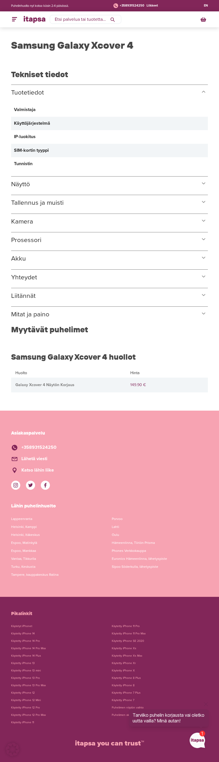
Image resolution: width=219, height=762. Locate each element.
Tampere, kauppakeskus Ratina (34, 574)
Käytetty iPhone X (123, 670)
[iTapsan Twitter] (30, 485)
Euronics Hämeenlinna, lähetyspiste (139, 558)
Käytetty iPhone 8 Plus (126, 678)
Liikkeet (152, 5)
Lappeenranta (21, 519)
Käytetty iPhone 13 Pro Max (28, 685)
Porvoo (117, 519)
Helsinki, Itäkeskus (25, 534)
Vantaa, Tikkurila (23, 558)
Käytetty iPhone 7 (123, 700)
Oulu (115, 534)
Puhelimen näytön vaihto (128, 707)
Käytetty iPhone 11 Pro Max (129, 633)
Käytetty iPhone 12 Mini (26, 700)
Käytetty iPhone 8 (123, 685)
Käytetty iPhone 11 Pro (126, 626)
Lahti (115, 527)
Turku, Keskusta (23, 566)
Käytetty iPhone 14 (23, 633)
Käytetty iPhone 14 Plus (26, 655)
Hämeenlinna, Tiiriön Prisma (133, 542)
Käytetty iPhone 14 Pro (25, 641)
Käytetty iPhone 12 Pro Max (28, 715)
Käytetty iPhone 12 (23, 692)
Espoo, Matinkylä (24, 542)
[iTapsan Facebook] (45, 485)
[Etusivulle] (34, 19)
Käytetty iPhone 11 (22, 722)
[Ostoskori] (204, 19)
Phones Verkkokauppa (129, 550)
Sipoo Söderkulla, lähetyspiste (135, 566)
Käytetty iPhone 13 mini (26, 670)
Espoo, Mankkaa (23, 550)
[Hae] (112, 19)
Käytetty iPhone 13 (23, 663)
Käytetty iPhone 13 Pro (25, 678)
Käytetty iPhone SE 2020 (128, 641)
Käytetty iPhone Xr (124, 663)
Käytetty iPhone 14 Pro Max (28, 648)
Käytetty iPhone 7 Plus (126, 692)
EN (206, 5)
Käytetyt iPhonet (21, 626)
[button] (12, 749)
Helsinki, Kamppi (24, 527)
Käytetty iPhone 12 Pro (25, 707)
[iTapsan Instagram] (15, 485)
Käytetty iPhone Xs (124, 648)
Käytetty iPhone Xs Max (127, 655)
